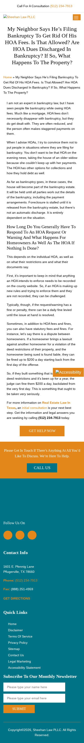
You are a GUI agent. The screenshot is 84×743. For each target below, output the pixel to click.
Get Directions (17, 598)
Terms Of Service (20, 636)
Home (7, 77)
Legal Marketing (19, 661)
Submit (19, 709)
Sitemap (14, 649)
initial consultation (34, 408)
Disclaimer (15, 630)
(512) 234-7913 (61, 6)
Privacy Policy (18, 642)
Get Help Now (42, 431)
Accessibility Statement (24, 667)
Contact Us (16, 655)
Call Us (42, 468)
